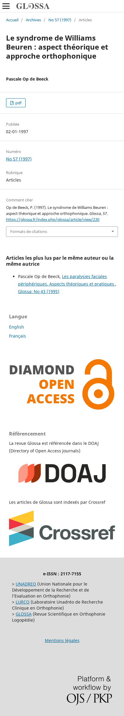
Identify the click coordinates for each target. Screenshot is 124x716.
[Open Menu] (6, 6)
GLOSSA (24, 614)
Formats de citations (28, 231)
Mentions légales (62, 640)
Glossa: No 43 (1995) (38, 291)
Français (17, 336)
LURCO (22, 602)
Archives (33, 20)
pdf (17, 103)
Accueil (12, 20)
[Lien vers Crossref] (62, 544)
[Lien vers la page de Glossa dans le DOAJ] (62, 490)
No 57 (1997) (59, 20)
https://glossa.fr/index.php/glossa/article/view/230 (52, 219)
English (16, 327)
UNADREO (26, 584)
